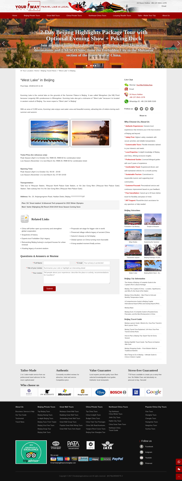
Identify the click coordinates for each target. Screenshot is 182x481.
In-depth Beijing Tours (45, 418)
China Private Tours (74, 15)
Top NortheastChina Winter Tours (115, 413)
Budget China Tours (93, 418)
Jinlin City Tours (114, 417)
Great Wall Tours (53, 15)
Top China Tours (92, 411)
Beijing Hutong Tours (45, 415)
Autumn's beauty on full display (83, 236)
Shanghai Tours (150, 415)
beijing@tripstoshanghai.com (65, 463)
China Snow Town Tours (117, 424)
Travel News (19, 422)
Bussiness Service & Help (24, 411)
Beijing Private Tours (32, 15)
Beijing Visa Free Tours (46, 425)
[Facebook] (136, 108)
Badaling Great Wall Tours (69, 415)
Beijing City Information (134, 279)
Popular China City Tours (156, 407)
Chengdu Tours (150, 418)
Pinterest (148, 463)
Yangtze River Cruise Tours (95, 429)
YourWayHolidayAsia (144, 85)
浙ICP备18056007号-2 (115, 476)
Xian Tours (149, 411)
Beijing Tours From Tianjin (47, 422)
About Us (166, 15)
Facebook (149, 447)
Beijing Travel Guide (133, 319)
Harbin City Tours (115, 421)
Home (14, 15)
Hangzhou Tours (151, 425)
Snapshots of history (30, 235)
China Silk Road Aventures (95, 425)
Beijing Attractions (132, 210)
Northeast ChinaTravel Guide (114, 429)
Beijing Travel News (48, 71)
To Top (179, 478)
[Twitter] (141, 108)
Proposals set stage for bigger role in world (88, 229)
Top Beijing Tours (44, 411)
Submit (49, 289)
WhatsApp (179, 462)
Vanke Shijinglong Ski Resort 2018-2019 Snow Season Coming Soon (53, 207)
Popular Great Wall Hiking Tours (71, 425)
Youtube (148, 458)
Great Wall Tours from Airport (70, 429)
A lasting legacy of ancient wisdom (35, 248)
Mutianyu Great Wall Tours (69, 411)
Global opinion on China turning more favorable (89, 240)
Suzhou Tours (150, 429)
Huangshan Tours (151, 422)
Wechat (179, 469)
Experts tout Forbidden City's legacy (36, 238)
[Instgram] (146, 108)
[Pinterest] (152, 108)
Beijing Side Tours (44, 432)
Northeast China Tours (97, 15)
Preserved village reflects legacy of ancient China (90, 232)
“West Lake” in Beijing (66, 71)
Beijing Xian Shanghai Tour (95, 432)
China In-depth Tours (93, 415)
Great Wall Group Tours (68, 422)
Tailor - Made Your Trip (147, 15)
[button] (86, 65)
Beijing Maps (129, 308)
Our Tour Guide (20, 415)
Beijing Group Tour (44, 429)
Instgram (148, 452)
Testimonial (19, 418)
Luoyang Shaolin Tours (122, 15)
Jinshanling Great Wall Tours (70, 418)
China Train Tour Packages (95, 422)
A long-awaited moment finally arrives (85, 243)
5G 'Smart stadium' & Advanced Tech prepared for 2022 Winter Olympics (54, 203)
